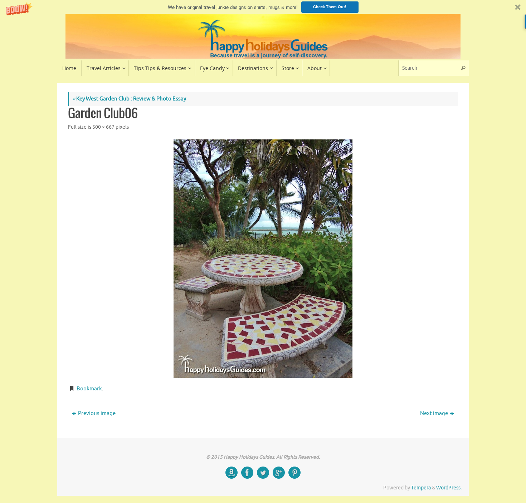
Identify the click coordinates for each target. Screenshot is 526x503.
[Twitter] (263, 473)
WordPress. (449, 488)
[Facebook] (247, 473)
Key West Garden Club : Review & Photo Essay (129, 98)
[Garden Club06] (263, 258)
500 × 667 (103, 127)
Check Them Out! (329, 6)
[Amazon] (231, 473)
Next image (434, 413)
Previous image (97, 413)
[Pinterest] (294, 473)
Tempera (421, 488)
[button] (263, 7)
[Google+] (279, 473)
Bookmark (89, 388)
